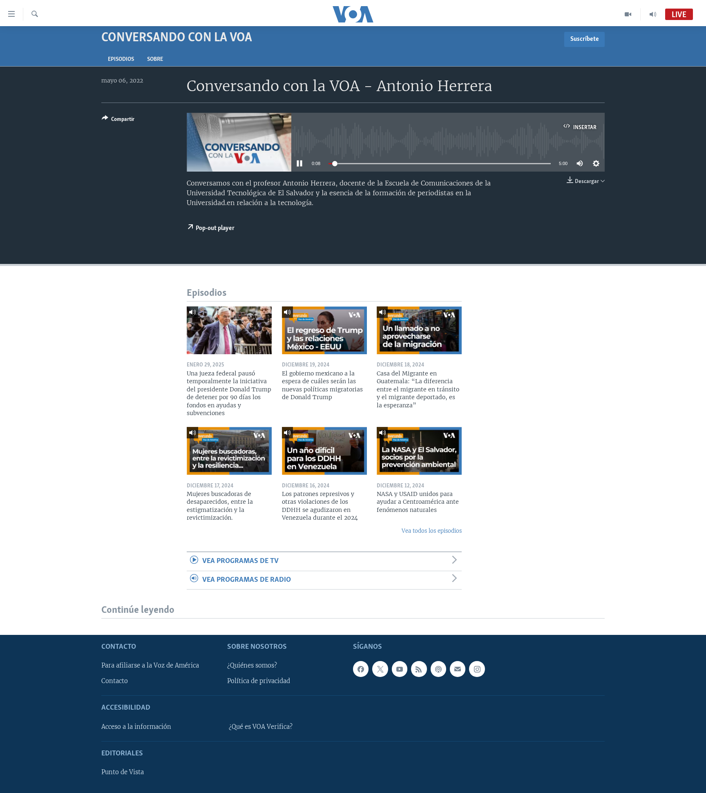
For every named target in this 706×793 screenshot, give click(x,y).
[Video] (628, 14)
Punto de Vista (122, 772)
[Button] (118, 120)
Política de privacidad (258, 681)
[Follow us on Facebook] (361, 669)
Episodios (121, 59)
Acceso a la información (136, 726)
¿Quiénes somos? (252, 666)
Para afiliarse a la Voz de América (150, 666)
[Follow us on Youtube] (399, 669)
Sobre (155, 59)
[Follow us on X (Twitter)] (380, 669)
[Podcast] (438, 669)
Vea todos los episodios (432, 530)
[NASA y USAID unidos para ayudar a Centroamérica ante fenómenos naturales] (419, 451)
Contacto (114, 681)
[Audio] (653, 14)
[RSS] (419, 669)
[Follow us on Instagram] (477, 669)
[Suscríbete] (457, 669)
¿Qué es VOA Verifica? (261, 726)
